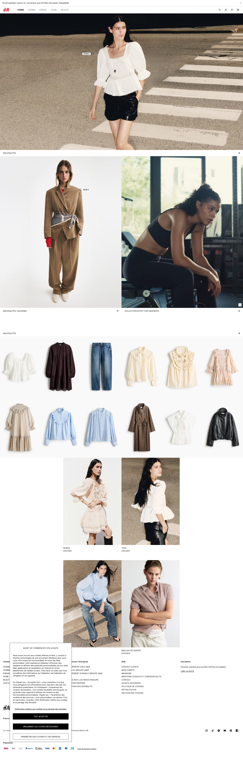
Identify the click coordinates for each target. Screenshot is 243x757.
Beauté (65, 10)
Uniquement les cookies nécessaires (40, 727)
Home (54, 10)
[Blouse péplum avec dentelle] (20, 366)
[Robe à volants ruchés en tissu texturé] (20, 427)
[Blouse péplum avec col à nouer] (182, 427)
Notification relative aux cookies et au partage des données (40, 709)
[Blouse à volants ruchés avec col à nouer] (142, 366)
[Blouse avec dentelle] (101, 427)
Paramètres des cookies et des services (40, 737)
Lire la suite (187, 671)
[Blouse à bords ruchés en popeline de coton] (60, 427)
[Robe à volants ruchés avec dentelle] (222, 366)
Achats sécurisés (131, 683)
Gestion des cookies (132, 693)
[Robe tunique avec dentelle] (60, 366)
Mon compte (128, 670)
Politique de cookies (133, 686)
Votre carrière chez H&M (76, 667)
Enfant (43, 10)
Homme (31, 10)
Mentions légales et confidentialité (141, 676)
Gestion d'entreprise (73, 683)
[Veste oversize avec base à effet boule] (222, 427)
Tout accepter (40, 716)
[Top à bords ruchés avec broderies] (182, 366)
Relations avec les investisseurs (80, 680)
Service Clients (130, 667)
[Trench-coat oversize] (142, 427)
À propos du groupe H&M (75, 670)
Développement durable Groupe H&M (82, 673)
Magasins (126, 673)
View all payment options (86, 749)
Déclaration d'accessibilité (77, 686)
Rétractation (129, 690)
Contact (126, 680)
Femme (20, 10)
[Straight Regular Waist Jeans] (101, 366)
